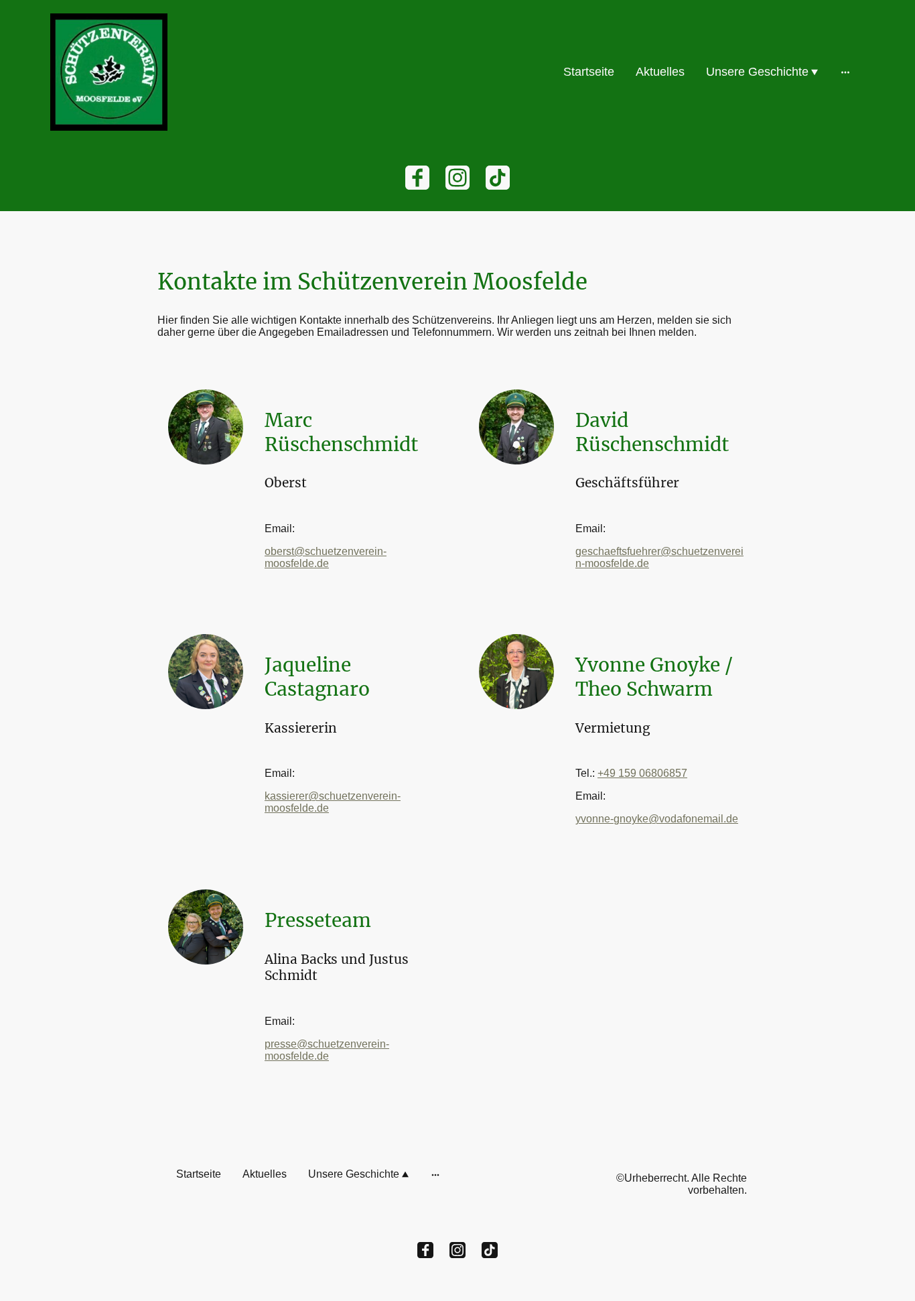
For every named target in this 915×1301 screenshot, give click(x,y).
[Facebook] (417, 178)
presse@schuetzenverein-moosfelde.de (327, 1050)
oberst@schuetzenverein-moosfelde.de (325, 557)
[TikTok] (498, 178)
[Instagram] (457, 178)
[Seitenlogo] (108, 72)
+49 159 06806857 (642, 773)
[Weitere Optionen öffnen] (845, 72)
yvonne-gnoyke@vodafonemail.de (656, 818)
